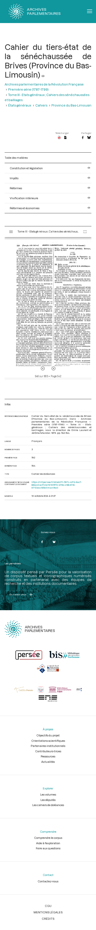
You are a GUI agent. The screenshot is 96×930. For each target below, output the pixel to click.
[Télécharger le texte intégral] (65, 138)
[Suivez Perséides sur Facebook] (42, 542)
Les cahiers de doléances (48, 805)
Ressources (48, 756)
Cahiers (41, 105)
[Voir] (43, 74)
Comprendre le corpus (48, 837)
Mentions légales (48, 912)
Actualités (48, 761)
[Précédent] (42, 368)
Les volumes (48, 794)
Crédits (48, 918)
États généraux (19, 105)
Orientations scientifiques (48, 740)
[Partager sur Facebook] (82, 138)
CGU (48, 905)
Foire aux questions (48, 848)
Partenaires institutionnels (48, 745)
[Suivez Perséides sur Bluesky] (54, 542)
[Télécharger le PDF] (59, 138)
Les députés (48, 799)
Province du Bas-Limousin (71, 105)
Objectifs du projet (48, 735)
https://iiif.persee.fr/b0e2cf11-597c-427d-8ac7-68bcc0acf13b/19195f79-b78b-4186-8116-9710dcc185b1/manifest (56, 485)
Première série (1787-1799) (28, 89)
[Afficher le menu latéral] (11, 231)
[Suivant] (53, 368)
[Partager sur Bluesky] (89, 138)
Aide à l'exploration (48, 843)
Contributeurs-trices (48, 751)
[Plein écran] (85, 231)
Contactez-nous (48, 881)
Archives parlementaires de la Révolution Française (44, 84)
